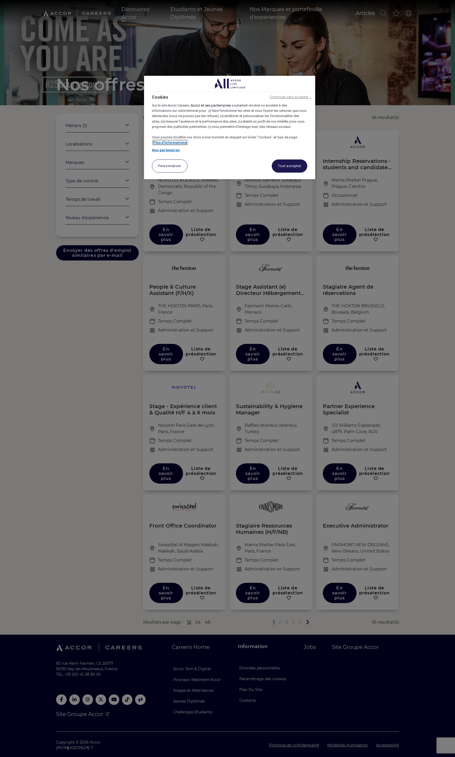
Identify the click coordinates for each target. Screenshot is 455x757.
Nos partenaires (166, 150)
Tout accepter (289, 166)
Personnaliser (169, 166)
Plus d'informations (170, 142)
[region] (229, 127)
